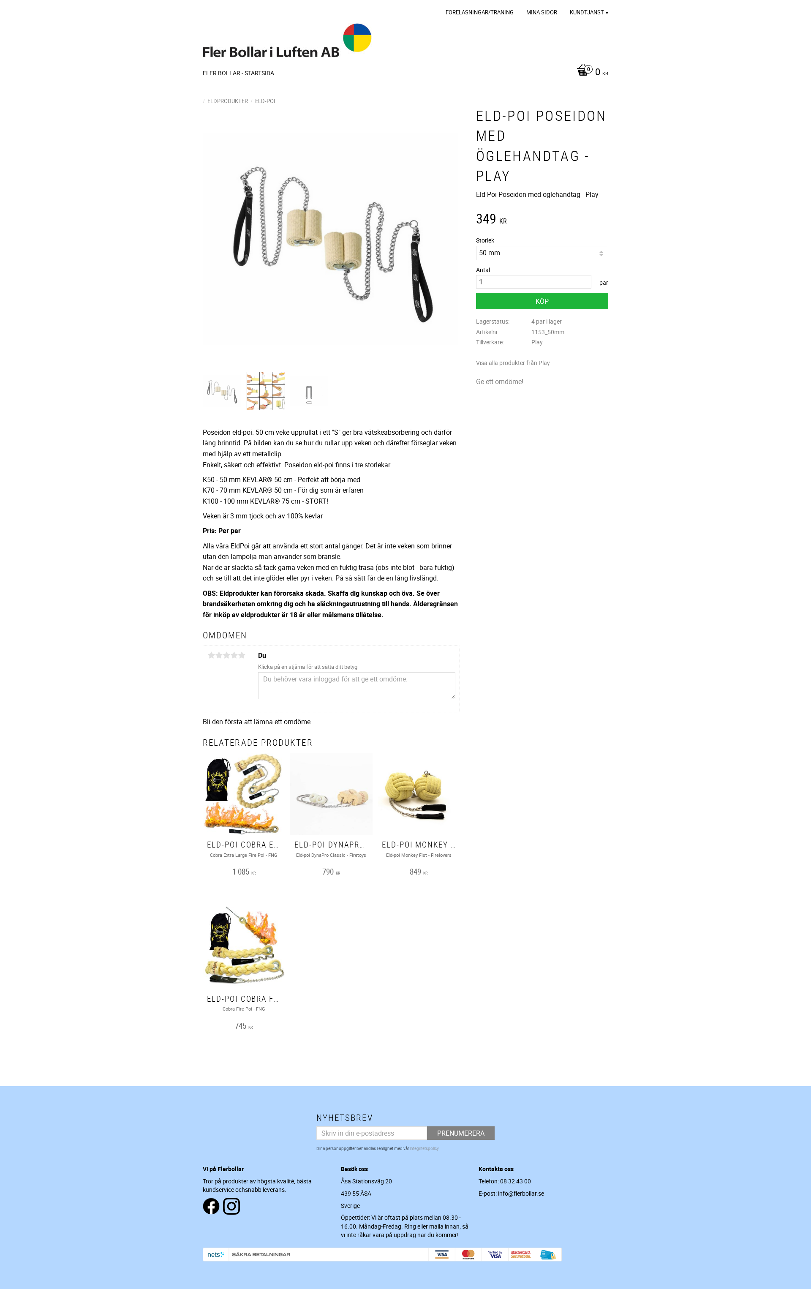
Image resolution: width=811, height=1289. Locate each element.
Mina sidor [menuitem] (541, 12)
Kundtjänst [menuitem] (587, 12)
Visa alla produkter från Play (513, 363)
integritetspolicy (424, 1148)
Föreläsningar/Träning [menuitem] (480, 12)
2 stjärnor (219, 655)
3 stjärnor (226, 655)
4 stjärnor (234, 655)
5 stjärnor (241, 655)
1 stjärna (211, 655)
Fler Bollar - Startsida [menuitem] (238, 73)
